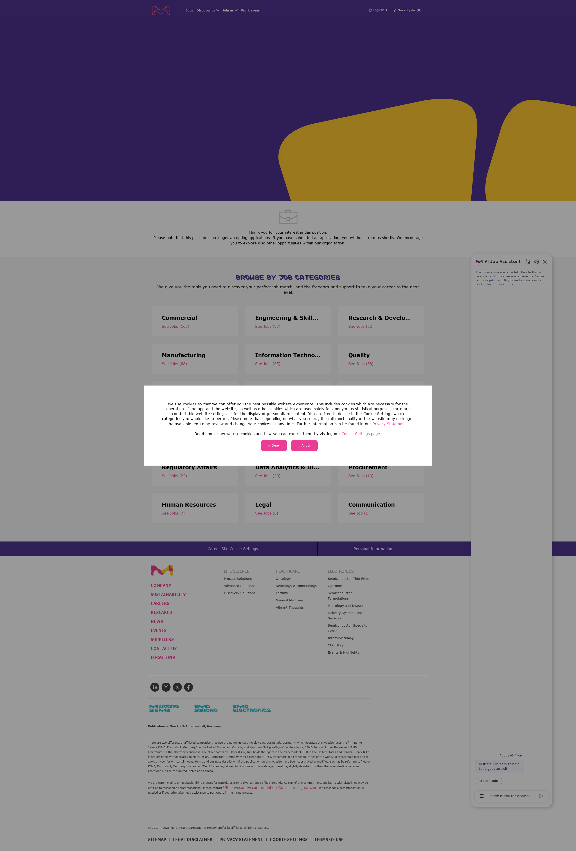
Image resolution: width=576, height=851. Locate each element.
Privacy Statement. (390, 424)
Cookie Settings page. (361, 434)
